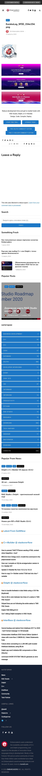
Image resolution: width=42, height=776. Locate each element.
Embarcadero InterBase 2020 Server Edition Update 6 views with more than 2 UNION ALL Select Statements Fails (19, 637)
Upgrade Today (30, 122)
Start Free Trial (12, 122)
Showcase (21, 423)
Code (21, 350)
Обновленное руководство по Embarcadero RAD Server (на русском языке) (27, 264)
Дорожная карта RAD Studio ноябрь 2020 (20, 309)
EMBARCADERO (12, 769)
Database (21, 356)
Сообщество (5, 717)
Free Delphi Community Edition (21, 129)
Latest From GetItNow (14, 531)
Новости (19, 286)
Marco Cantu (14, 315)
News (3, 675)
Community (5, 694)
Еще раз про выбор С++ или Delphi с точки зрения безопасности (18, 252)
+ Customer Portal (12, 2)
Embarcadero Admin (18, 31)
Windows (21, 445)
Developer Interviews (21, 367)
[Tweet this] (5, 140)
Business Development (21, 334)
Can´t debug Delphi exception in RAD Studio (16, 614)
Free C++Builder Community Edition (21, 133)
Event (21, 373)
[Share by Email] (12, 140)
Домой (3, 709)
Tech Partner (21, 428)
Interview (21, 395)
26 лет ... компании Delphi (12, 482)
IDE (21, 384)
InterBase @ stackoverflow (17, 620)
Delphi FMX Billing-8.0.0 (9, 610)
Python (21, 406)
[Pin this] (10, 140)
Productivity (21, 400)
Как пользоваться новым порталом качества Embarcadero (19, 241)
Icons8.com (24, 764)
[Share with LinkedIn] (7, 140)
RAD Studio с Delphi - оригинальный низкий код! (20, 495)
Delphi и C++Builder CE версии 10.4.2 (17, 470)
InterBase (21, 389)
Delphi (12, 286)
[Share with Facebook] (2, 140)
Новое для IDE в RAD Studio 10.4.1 (16, 521)
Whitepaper (21, 439)
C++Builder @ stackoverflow (17, 542)
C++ (6, 286)
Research (21, 417)
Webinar (21, 434)
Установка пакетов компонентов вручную (19, 509)
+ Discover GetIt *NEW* (32, 2)
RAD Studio (21, 411)
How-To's (21, 378)
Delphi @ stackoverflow (15, 582)
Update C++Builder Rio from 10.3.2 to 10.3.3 (16, 570)
